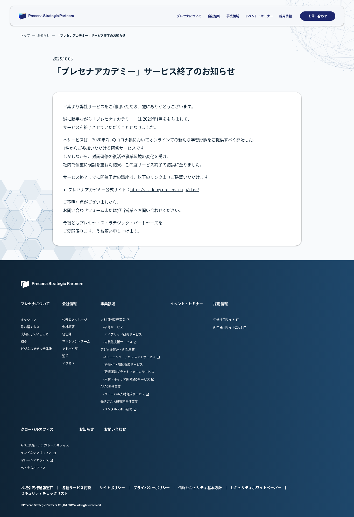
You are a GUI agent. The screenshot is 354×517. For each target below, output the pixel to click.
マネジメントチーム (76, 341)
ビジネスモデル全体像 (36, 348)
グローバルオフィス (37, 429)
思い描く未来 (30, 326)
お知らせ (86, 429)
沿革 (65, 355)
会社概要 (68, 326)
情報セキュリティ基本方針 (200, 488)
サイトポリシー (112, 488)
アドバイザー (71, 348)
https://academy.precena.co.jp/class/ (164, 190)
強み (24, 341)
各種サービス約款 (76, 488)
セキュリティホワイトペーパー (255, 488)
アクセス (68, 363)
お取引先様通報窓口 (37, 488)
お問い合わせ (317, 16)
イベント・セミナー (259, 16)
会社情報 (214, 16)
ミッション (28, 319)
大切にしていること (35, 334)
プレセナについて (189, 16)
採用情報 (285, 16)
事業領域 (232, 16)
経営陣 (67, 334)
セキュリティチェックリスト (44, 493)
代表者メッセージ (74, 319)
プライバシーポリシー (151, 488)
